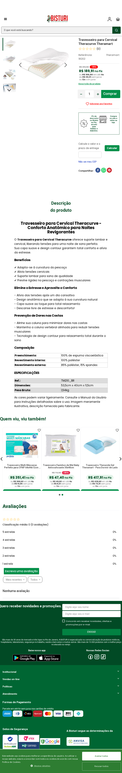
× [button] (118, 753)
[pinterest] (109, 171)
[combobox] (61, 30)
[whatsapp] (103, 171)
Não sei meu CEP (87, 161)
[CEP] (91, 150)
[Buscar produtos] (116, 30)
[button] (1, 459)
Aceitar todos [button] (101, 756)
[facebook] (97, 171)
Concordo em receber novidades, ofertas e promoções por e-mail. (89, 623)
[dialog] (61, 761)
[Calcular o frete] (112, 148)
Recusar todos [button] (101, 766)
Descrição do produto (89, 84)
